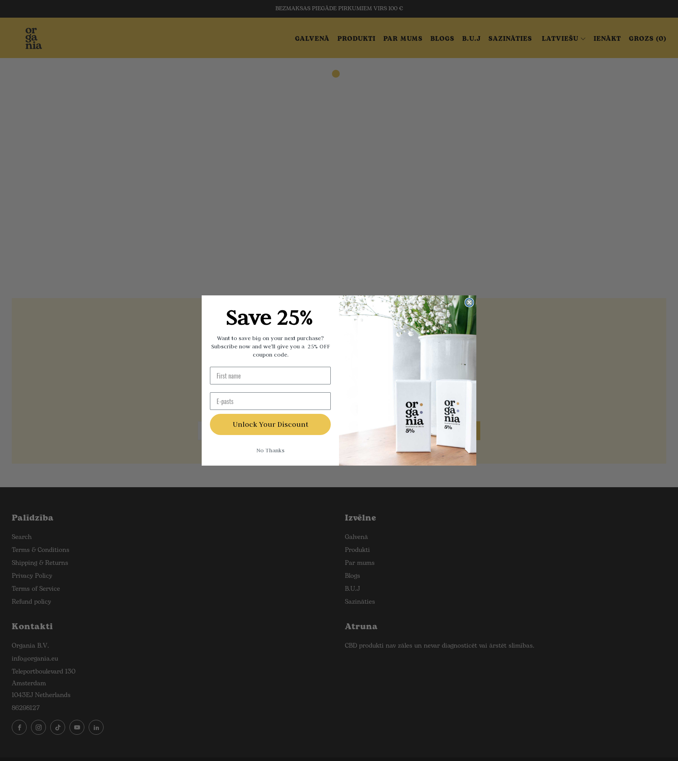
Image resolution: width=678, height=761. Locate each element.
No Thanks (270, 450)
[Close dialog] (469, 302)
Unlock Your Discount (270, 424)
